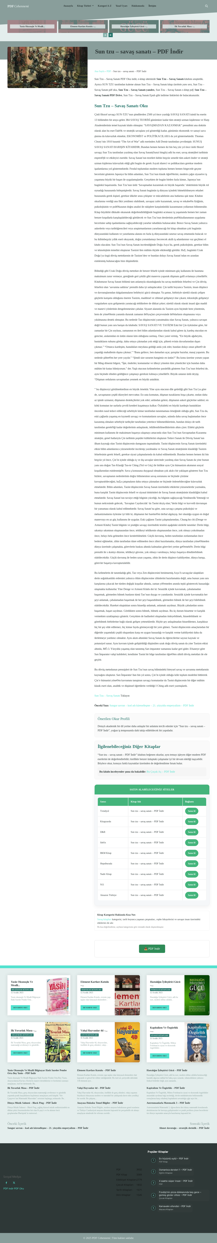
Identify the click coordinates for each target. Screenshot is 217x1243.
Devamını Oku (20, 1008)
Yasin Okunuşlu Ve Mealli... (32, 26)
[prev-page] (105, 35)
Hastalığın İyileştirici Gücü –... (134, 26)
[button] (206, 6)
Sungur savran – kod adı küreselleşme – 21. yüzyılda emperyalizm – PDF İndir (152, 705)
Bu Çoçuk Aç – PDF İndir (161, 771)
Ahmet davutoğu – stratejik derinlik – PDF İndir (184, 1128)
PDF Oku (19, 1188)
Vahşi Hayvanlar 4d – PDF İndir (94, 1088)
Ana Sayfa (99, 71)
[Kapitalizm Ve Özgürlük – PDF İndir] (197, 1042)
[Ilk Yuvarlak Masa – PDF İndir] (57, 1042)
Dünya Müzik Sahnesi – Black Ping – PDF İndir (32, 1103)
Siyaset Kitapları (159, 1035)
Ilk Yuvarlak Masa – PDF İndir (23, 1088)
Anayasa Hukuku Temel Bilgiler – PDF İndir (100, 1103)
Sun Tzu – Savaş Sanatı (107, 695)
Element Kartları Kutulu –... (83, 26)
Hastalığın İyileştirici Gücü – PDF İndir (167, 1070)
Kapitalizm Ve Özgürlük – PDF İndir (166, 1088)
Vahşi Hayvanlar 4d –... (94, 1030)
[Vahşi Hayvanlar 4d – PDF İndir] (127, 1042)
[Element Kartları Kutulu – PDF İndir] (127, 995)
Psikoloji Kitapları (161, 990)
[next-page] (110, 35)
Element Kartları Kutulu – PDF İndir (96, 1070)
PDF (109, 71)
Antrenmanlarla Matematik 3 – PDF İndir (168, 1103)
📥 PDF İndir (152, 948)
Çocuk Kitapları (89, 1035)
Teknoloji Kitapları (91, 990)
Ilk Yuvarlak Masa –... (185, 26)
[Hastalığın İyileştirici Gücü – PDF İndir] (197, 995)
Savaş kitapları (104, 919)
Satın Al (191, 811)
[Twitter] (14, 1183)
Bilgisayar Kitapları (22, 990)
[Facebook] (6, 1183)
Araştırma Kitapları (22, 1035)
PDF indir (8, 1188)
